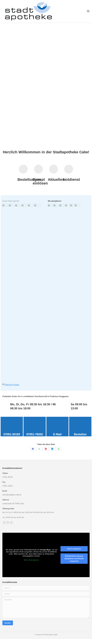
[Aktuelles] (53, 169)
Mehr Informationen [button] (31, 560)
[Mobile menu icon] (88, 11)
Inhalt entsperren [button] (74, 549)
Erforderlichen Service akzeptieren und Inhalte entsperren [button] (74, 558)
